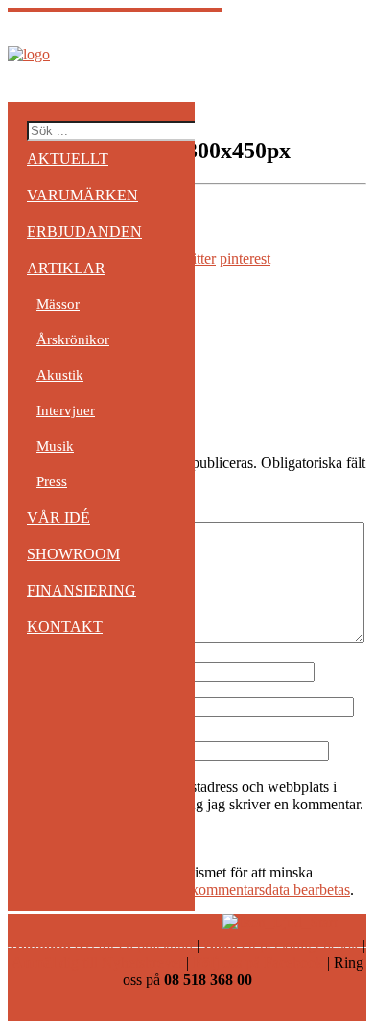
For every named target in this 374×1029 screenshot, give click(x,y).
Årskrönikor (72, 339)
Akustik (59, 375)
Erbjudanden (84, 231)
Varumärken (82, 195)
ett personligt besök (281, 945)
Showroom (73, 554)
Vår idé (58, 517)
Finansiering (81, 590)
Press (51, 481)
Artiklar (66, 268)
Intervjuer (65, 410)
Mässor (58, 304)
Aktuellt (67, 159)
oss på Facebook (258, 962)
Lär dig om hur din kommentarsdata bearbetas (211, 889)
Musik (55, 446)
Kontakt (65, 627)
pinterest (245, 258)
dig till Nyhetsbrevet (97, 962)
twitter (196, 258)
